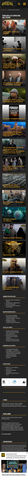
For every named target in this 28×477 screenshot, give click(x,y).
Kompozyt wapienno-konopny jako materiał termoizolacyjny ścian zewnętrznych (12, 332)
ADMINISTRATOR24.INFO (9, 296)
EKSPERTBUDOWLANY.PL (9, 312)
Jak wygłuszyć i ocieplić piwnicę (13, 302)
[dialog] (14, 464)
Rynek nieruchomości (10, 304)
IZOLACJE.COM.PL (8, 327)
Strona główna (4, 9)
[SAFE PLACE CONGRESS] (11, 382)
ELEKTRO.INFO (6, 364)
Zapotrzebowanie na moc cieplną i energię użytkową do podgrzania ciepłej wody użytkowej (13, 353)
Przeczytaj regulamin (6, 434)
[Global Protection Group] (21, 382)
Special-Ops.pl (7, 3)
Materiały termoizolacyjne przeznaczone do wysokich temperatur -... (12, 337)
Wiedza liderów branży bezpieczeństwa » (14, 475)
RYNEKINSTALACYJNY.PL (9, 345)
